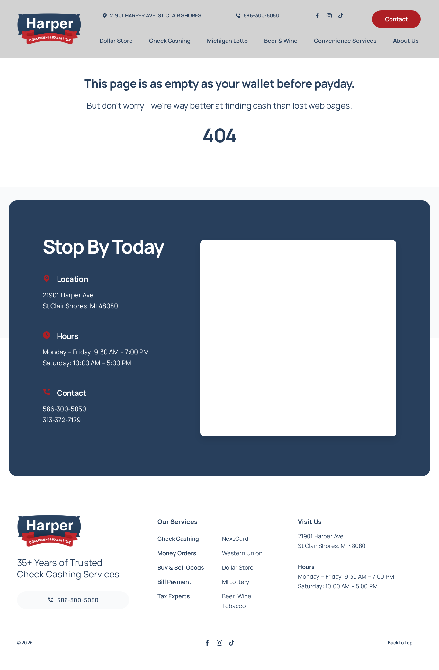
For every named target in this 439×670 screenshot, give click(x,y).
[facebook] (317, 15)
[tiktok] (340, 15)
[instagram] (329, 15)
